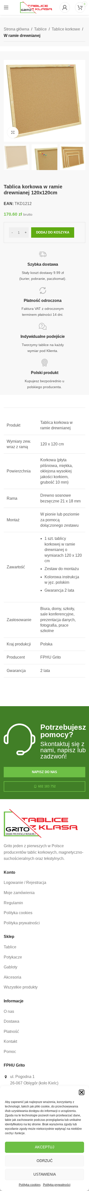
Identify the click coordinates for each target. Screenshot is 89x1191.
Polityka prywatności (56, 1185)
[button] (81, 1092)
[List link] (44, 882)
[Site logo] (36, 7)
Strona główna (16, 29)
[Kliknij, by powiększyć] (13, 132)
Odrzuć (45, 1161)
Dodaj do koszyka (52, 232)
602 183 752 (47, 786)
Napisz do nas (44, 772)
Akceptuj (44, 1147)
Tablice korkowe (66, 29)
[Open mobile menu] (6, 7)
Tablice (40, 29)
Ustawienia (44, 1174)
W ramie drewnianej (22, 35)
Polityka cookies (30, 1185)
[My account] (64, 7)
